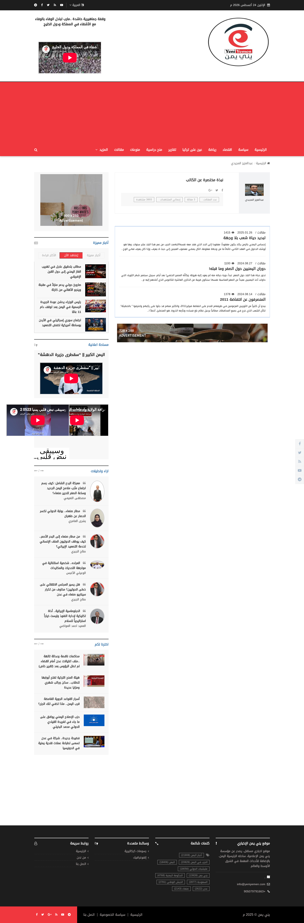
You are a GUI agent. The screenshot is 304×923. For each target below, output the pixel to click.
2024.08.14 (244, 294)
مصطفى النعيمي (75, 498)
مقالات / (260, 232)
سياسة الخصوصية (112, 914)
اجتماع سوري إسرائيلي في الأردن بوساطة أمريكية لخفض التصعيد (60, 322)
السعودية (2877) (198, 882)
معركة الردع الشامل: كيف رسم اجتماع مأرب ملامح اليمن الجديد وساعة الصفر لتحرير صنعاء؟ (63, 488)
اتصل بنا (81, 864)
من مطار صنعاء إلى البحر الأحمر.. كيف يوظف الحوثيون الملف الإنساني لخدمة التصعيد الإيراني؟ (62, 541)
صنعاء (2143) (181, 888)
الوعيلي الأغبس (76, 573)
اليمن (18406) (167, 862)
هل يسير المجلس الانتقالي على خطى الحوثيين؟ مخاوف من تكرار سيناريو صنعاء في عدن (63, 589)
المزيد (103, 149)
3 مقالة (191, 199)
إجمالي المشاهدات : (169, 199)
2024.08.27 (244, 263)
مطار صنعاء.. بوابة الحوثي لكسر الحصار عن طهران (63, 513)
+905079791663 (254, 891)
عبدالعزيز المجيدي (242, 163)
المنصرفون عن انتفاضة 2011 (243, 299)
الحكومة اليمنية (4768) (170, 875)
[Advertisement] (152, 113)
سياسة (243, 149)
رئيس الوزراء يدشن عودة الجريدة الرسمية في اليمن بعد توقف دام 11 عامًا (60, 307)
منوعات (135, 149)
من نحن (81, 857)
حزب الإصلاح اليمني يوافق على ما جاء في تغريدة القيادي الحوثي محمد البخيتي (60, 722)
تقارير (172, 149)
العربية (76, 5)
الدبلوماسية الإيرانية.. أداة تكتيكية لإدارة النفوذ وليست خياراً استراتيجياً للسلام (65, 616)
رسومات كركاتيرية (135, 851)
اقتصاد (227, 149)
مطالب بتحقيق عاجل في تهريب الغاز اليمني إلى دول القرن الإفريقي (61, 271)
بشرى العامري (77, 521)
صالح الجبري (78, 551)
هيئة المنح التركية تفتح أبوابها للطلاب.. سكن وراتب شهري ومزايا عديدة (61, 682)
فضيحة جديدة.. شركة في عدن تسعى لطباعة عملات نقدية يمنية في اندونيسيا (59, 743)
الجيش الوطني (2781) (171, 882)
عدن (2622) (201, 888)
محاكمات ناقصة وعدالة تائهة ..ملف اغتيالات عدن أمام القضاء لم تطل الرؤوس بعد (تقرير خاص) (59, 661)
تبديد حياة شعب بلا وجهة (244, 237)
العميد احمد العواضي (72, 626)
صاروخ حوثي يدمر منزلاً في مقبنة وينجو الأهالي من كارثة (59, 287)
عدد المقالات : (209, 199)
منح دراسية (154, 149)
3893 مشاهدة (144, 199)
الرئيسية (261, 149)
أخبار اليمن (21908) (191, 855)
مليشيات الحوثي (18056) (193, 869)
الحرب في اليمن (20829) (194, 862)
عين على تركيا (192, 149)
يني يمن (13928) (198, 875)
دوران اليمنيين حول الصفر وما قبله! (237, 268)
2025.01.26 (244, 232)
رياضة (212, 149)
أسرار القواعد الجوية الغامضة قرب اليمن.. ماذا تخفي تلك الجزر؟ (59, 701)
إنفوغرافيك (139, 857)
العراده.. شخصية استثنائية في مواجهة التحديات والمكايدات (64, 565)
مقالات (119, 149)
